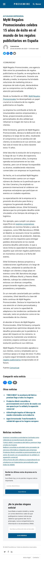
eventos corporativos (25, 224)
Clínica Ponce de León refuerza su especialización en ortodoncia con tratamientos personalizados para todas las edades (21, 462)
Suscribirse (22, 492)
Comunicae (14, 46)
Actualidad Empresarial (13, 16)
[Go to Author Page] (5, 47)
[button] (4, 4)
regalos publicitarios (12, 360)
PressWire (22, 4)
